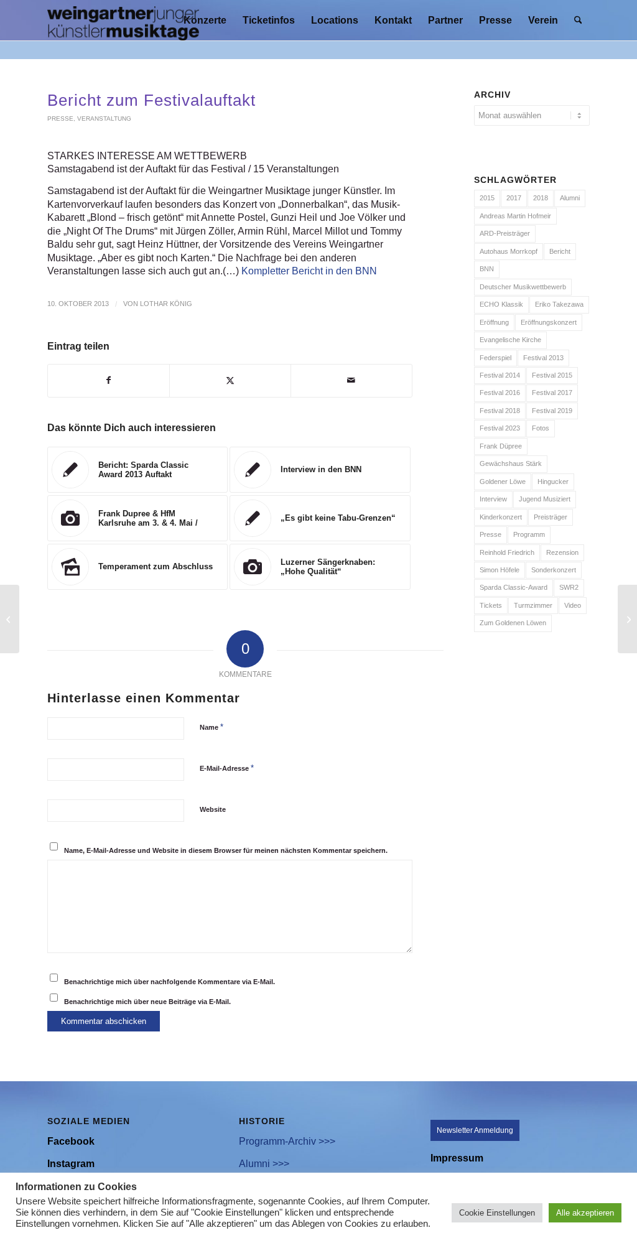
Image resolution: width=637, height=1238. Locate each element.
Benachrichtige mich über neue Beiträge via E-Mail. (147, 1001)
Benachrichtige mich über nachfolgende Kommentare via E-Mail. (169, 981)
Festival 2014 (500, 375)
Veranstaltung (104, 118)
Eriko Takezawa (559, 304)
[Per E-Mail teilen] (351, 380)
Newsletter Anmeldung (475, 1130)
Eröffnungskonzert (549, 322)
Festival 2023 (500, 428)
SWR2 (569, 587)
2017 (513, 198)
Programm (529, 534)
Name (211, 727)
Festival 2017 (552, 392)
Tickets (491, 605)
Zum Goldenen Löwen (513, 622)
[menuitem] (205, 20)
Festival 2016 (500, 392)
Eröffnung (494, 322)
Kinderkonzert (501, 517)
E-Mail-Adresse (227, 768)
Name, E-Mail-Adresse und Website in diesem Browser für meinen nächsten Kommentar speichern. (226, 850)
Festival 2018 (500, 410)
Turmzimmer (533, 605)
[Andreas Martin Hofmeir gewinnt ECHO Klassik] (9, 619)
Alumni (570, 198)
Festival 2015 (552, 375)
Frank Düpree (501, 446)
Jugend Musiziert (544, 499)
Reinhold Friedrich (507, 552)
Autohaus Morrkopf (508, 251)
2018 (540, 198)
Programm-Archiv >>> (287, 1141)
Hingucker (553, 481)
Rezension (562, 552)
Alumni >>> (264, 1163)
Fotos (540, 428)
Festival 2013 (543, 357)
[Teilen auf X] (230, 380)
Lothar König (166, 303)
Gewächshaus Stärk (511, 463)
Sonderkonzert (553, 570)
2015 (487, 198)
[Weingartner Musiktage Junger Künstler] (123, 20)
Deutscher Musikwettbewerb (523, 287)
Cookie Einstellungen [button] (497, 1212)
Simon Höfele (499, 570)
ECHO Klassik (501, 304)
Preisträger (550, 517)
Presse (60, 118)
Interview (493, 499)
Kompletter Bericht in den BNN (309, 271)
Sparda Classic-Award (513, 587)
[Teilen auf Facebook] (108, 380)
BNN (487, 268)
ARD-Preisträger (505, 233)
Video (572, 605)
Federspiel (495, 357)
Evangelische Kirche (510, 339)
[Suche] (578, 20)
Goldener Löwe (503, 481)
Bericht (559, 251)
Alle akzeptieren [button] (585, 1212)
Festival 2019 (552, 410)
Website (213, 809)
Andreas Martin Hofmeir (515, 216)
